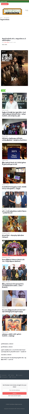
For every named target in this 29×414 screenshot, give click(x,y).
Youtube (13, 377)
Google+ (20, 375)
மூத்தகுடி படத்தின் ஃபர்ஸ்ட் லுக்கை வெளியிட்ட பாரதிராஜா (11, 335)
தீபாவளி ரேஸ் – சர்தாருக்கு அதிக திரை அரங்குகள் (13, 236)
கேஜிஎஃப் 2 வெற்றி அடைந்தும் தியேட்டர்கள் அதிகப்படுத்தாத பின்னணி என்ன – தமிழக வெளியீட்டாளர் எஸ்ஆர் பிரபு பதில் (14, 114)
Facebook (3, 375)
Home (1, 17)
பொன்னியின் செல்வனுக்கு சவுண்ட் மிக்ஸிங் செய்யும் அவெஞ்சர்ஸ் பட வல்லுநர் (14, 187)
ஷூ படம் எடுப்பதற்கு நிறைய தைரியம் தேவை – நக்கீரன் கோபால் (14, 212)
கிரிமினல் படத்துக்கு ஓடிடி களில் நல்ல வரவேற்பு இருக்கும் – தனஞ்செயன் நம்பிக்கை (14, 139)
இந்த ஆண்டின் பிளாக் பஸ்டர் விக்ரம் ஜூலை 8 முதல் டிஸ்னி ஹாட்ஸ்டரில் (14, 163)
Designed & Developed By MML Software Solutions (14, 408)
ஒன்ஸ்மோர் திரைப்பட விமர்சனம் (7, 343)
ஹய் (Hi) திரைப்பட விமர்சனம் (7, 346)
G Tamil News (6, 42)
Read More (4, 44)
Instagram (4, 377)
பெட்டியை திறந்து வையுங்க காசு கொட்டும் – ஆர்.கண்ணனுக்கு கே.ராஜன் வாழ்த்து (14, 310)
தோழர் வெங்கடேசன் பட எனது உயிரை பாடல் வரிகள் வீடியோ (14, 39)
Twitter (12, 375)
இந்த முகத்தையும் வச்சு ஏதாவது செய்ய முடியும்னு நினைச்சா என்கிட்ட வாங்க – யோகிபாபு (13, 285)
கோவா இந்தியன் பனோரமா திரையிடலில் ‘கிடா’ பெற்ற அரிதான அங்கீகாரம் (13, 260)
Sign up (14, 393)
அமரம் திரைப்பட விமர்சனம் (6, 354)
